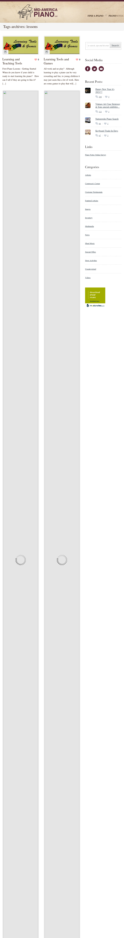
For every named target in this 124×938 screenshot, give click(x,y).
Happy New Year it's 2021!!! (104, 91)
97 (100, 135)
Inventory (89, 217)
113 (100, 111)
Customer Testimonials (94, 192)
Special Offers (90, 252)
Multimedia (89, 226)
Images (88, 209)
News (87, 234)
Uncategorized (90, 269)
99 (100, 123)
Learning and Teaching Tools (12, 61)
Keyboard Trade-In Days (106, 130)
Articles (88, 175)
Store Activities (91, 260)
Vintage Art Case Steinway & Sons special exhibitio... (107, 105)
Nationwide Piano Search (107, 118)
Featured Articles (91, 200)
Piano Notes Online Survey (95, 154)
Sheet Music (90, 243)
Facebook (87, 68)
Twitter (94, 68)
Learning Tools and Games (56, 61)
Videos (88, 277)
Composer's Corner (92, 183)
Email (101, 68)
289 (100, 97)
